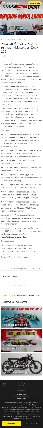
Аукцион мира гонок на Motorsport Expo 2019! (16, 347)
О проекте (21, 390)
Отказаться (31, 423)
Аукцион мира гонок (15, 324)
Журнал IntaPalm (8, 39)
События (6, 341)
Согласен (11, 423)
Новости (21, 39)
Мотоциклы (21, 398)
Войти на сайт (35, 3)
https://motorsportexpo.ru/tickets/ (14, 237)
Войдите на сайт (10, 295)
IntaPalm (17, 268)
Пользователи (21, 394)
